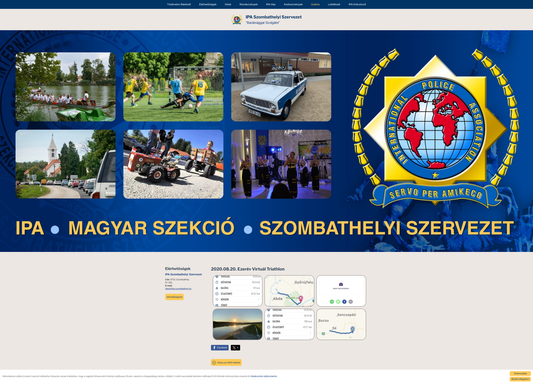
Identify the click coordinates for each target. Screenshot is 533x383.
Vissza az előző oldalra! (228, 362)
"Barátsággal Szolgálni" (274, 19)
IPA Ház (271, 4)
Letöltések (334, 4)
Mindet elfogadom (520, 379)
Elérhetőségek (208, 4)
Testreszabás (520, 373)
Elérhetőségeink (174, 297)
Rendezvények (249, 4)
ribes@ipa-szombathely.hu (178, 289)
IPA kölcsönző (357, 4)
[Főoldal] (236, 19)
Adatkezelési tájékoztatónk (264, 376)
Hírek (228, 4)
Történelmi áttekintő (179, 4)
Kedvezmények (293, 4)
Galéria (315, 4)
